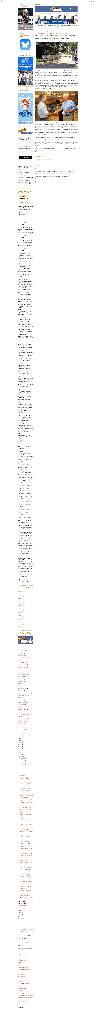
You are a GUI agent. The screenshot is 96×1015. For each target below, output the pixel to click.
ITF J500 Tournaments (22, 674)
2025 (20, 734)
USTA (59, 160)
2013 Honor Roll (21, 612)
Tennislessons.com (21, 978)
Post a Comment (38, 181)
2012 (20, 910)
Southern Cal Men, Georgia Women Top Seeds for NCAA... (25, 783)
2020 (20, 744)
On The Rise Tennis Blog (23, 967)
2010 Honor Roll (21, 617)
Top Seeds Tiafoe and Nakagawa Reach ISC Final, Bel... (26, 881)
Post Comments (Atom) (46, 187)
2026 (20, 732)
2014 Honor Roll (21, 610)
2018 (20, 748)
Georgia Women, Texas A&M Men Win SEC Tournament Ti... (26, 819)
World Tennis (20, 719)
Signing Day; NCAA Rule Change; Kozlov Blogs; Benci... (25, 836)
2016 (20, 752)
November (23, 760)
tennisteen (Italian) (21, 981)
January (22, 905)
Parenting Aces (21, 971)
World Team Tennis (22, 718)
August (22, 766)
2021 (20, 742)
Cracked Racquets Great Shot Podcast (25, 995)
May (22, 773)
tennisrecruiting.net (22, 979)
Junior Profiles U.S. (22, 678)
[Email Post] (53, 159)
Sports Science (21, 700)
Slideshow (20, 699)
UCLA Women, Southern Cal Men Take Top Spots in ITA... (26, 811)
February (22, 903)
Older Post (76, 184)
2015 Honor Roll (21, 608)
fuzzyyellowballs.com (22, 964)
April (22, 775)
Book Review (20, 652)
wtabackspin (20, 990)
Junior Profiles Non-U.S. (23, 676)
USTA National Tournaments (23, 714)
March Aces (22, 888)
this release (46, 155)
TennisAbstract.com (22, 974)
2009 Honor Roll (21, 619)
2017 (20, 750)
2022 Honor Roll (21, 596)
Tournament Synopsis (22, 709)
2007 (20, 920)
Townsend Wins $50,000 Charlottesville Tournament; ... (26, 792)
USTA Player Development (23, 983)
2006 (20, 922)
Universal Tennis (21, 711)
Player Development (53, 160)
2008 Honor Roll (21, 621)
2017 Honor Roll (21, 605)
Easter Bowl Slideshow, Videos (26, 795)
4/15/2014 (37, 178)
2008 (20, 918)
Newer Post (37, 184)
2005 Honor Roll (21, 626)
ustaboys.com (20, 985)
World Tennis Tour (21, 723)
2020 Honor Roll (21, 600)
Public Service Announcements (24, 693)
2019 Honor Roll (21, 601)
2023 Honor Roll (21, 594)
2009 (20, 916)
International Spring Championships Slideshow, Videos (26, 824)
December (23, 758)
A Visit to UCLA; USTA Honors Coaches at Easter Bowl (51, 33)
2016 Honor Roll (21, 607)
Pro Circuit (20, 690)
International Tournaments (23, 667)
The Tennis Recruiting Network (24, 706)
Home (57, 184)
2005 (20, 924)
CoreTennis (20, 962)
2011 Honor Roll (21, 615)
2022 (20, 740)
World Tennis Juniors (22, 721)
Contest (19, 660)
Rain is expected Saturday (23, 179)
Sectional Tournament (22, 695)
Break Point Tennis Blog (23, 958)
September (23, 764)
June (22, 771)
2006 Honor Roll (21, 624)
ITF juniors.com (21, 965)
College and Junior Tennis (23, 657)
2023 (20, 738)
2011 (20, 912)
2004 (20, 926)
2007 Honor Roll (21, 622)
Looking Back (20, 683)
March (22, 901)
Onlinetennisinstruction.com (23, 969)
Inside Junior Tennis (22, 666)
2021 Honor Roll (21, 598)
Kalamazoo (20, 681)
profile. (26, 938)
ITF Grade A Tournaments (23, 672)
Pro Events (20, 692)
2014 (20, 756)
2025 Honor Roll (21, 591)
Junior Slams (20, 679)
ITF (18, 671)
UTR (19, 716)
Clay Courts (20, 653)
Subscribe (25, 157)
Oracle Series (20, 686)
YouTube (19, 725)
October (22, 762)
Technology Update (22, 702)
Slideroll (19, 697)
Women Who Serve (22, 988)
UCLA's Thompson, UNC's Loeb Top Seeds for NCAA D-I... (26, 778)
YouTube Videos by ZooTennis (24, 992)
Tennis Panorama (21, 976)
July (21, 769)
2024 (20, 736)
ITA (18, 669)
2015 (20, 754)
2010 (20, 914)
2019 (20, 746)
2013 (20, 908)
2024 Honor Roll (21, 593)
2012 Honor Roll (21, 614)
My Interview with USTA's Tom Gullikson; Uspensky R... (26, 799)
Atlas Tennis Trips (21, 957)
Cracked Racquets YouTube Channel (25, 997)
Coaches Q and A (21, 655)
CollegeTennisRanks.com (23, 960)
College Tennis (43, 160)
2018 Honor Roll (21, 603)
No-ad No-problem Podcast (23, 993)
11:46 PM (51, 159)
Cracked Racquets (21, 662)
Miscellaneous (21, 685)
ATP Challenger (21, 650)
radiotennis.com (21, 972)
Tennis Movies (21, 704)
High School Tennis (22, 664)
